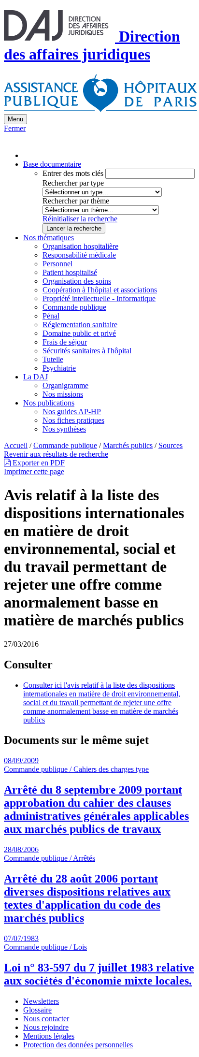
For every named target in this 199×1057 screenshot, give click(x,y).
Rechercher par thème (76, 201)
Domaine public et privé (79, 333)
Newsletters (41, 1001)
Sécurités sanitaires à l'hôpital (87, 351)
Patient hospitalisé (70, 272)
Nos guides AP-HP (72, 411)
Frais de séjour (65, 342)
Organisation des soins (77, 281)
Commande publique (74, 307)
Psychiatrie (59, 368)
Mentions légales (48, 1036)
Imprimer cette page (34, 471)
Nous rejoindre (46, 1027)
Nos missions (63, 394)
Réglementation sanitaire (80, 324)
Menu (15, 119)
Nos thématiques (48, 237)
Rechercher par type (73, 183)
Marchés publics (128, 445)
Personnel (57, 264)
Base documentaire (52, 164)
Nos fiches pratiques (73, 420)
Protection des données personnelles (78, 1045)
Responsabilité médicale (79, 255)
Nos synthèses (64, 429)
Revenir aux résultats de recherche (56, 454)
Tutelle (53, 359)
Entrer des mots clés (73, 173)
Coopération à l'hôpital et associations (100, 290)
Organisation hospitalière (80, 246)
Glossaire (37, 1010)
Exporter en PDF (38, 463)
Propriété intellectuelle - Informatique (99, 298)
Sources (170, 445)
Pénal (51, 316)
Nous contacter (46, 1018)
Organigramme (65, 385)
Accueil (16, 445)
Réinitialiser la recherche (80, 219)
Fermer (15, 128)
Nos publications (48, 403)
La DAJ (35, 377)
